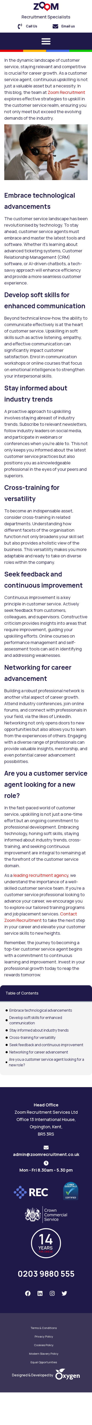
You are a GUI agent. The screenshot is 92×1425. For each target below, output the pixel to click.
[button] (46, 41)
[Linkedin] (40, 1293)
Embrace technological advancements (40, 1010)
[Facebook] (27, 1293)
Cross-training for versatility (32, 1037)
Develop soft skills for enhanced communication (35, 1020)
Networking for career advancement (38, 1052)
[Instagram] (52, 1293)
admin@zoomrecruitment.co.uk (46, 1154)
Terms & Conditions (44, 1328)
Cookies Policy (43, 1345)
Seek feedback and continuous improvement (46, 1044)
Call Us (31, 26)
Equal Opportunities (44, 1362)
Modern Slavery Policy (43, 1354)
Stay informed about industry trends (39, 1030)
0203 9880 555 (46, 1273)
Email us (68, 26)
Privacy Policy (44, 1336)
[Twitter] (64, 1293)
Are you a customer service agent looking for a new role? (46, 1062)
